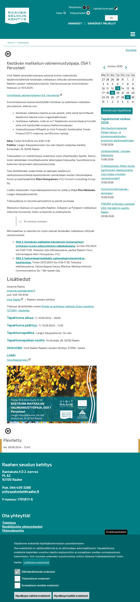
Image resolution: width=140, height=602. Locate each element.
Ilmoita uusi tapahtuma (117, 110)
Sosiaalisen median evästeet (40, 585)
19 (112, 92)
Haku (59, 12)
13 (118, 88)
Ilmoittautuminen (17, 359)
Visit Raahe (13, 299)
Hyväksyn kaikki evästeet (71, 595)
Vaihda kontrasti (103, 8)
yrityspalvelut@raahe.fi (20, 491)
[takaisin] (9, 53)
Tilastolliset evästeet (36, 578)
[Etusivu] (17, 16)
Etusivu (11, 42)
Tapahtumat (23, 42)
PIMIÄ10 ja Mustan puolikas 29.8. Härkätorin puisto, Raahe (118, 208)
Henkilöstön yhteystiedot (22, 526)
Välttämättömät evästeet (38, 571)
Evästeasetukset (116, 532)
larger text (88, 7)
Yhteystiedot (78, 12)
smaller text (84, 7)
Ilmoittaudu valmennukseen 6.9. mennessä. (33, 95)
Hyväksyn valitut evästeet (33, 595)
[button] (132, 34)
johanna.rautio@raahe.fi (21, 290)
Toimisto (9, 523)
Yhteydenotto (13, 530)
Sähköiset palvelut (102, 23)
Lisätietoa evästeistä (36, 562)
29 (127, 97)
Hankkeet (75, 23)
